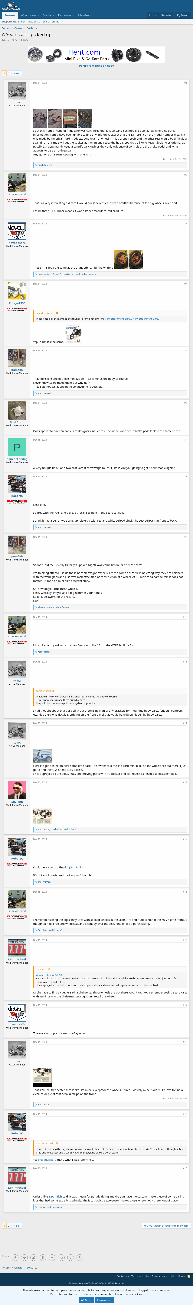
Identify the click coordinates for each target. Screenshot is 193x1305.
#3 (185, 223)
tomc (7, 40)
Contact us (123, 1276)
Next (16, 73)
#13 (185, 782)
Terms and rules (140, 1276)
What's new (28, 15)
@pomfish (55, 1196)
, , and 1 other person (67, 274)
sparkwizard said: (45, 1143)
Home (181, 1276)
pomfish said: (43, 691)
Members (84, 15)
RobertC (17, 496)
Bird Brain (17, 422)
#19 (185, 1114)
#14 (185, 839)
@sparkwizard (47, 1159)
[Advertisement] (110, 96)
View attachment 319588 (49, 975)
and (53, 607)
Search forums (51, 21)
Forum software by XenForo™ (96, 1283)
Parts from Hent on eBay (96, 65)
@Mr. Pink (75, 867)
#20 (185, 1168)
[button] (38, 15)
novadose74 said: (45, 313)
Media (47, 15)
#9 (185, 537)
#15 (185, 891)
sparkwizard (17, 194)
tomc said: (41, 969)
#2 (185, 174)
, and (57, 829)
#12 (185, 723)
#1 (185, 82)
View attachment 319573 (118, 318)
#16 (185, 940)
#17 (185, 1005)
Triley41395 (17, 303)
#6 (185, 402)
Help (172, 1276)
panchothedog (17, 459)
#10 (185, 617)
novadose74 (17, 243)
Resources (64, 15)
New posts (34, 21)
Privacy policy (159, 1276)
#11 (185, 661)
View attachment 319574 (147, 318)
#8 (185, 476)
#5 (185, 350)
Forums (10, 15)
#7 (185, 439)
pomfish (17, 370)
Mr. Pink (17, 801)
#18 (185, 1042)
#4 (185, 283)
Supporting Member (13, 21)
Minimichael (17, 959)
